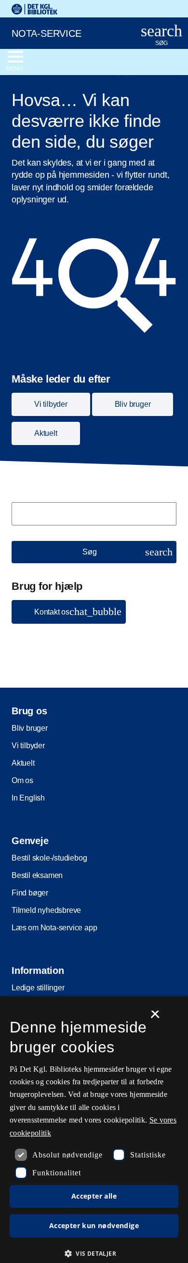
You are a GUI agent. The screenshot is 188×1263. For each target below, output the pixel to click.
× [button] (155, 1017)
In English (28, 798)
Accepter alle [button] (94, 1196)
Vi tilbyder (28, 745)
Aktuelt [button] (45, 433)
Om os (22, 780)
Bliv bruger (30, 728)
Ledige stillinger (38, 988)
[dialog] (94, 1129)
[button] (69, 612)
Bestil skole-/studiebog (49, 858)
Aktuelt (23, 763)
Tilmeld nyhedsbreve (46, 910)
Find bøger (30, 893)
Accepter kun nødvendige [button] (94, 1225)
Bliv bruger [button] (133, 404)
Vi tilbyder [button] (50, 404)
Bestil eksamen (37, 875)
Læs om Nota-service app (54, 928)
